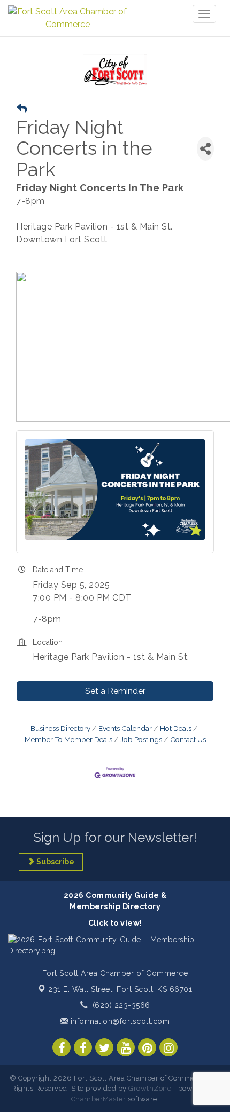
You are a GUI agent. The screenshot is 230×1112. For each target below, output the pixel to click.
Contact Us (188, 739)
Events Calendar (125, 728)
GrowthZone (149, 1088)
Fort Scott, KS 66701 (120, 989)
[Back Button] (22, 108)
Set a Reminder (115, 691)
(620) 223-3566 (121, 1005)
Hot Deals (175, 728)
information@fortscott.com (119, 1021)
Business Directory (60, 728)
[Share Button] (205, 149)
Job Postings (141, 739)
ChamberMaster (98, 1099)
